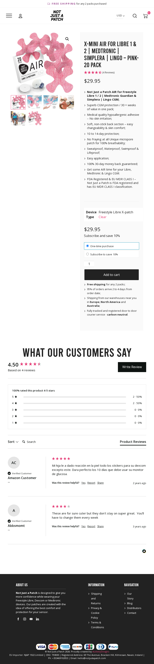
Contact (131, 613)
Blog (129, 603)
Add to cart (111, 275)
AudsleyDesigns (100, 651)
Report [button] (91, 482)
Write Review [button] (132, 367)
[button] (67, 39)
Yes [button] (83, 482)
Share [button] (100, 482)
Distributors (134, 608)
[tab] (133, 442)
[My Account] (20, 15)
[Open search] (134, 15)
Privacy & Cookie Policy (96, 612)
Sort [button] (11, 441)
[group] (29, 364)
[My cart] (145, 15)
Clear (102, 217)
